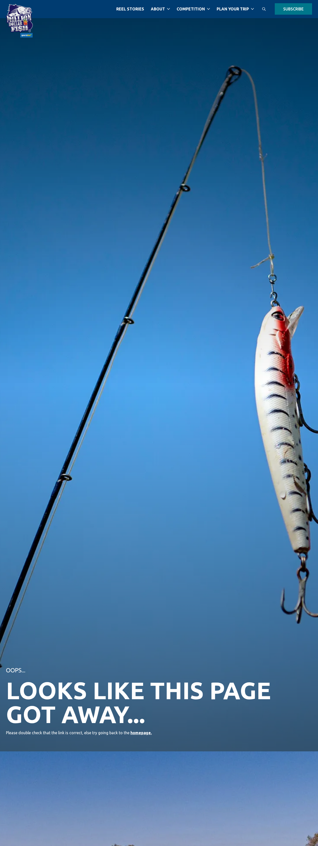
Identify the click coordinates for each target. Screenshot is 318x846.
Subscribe (293, 8)
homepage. (141, 733)
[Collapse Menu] (168, 8)
